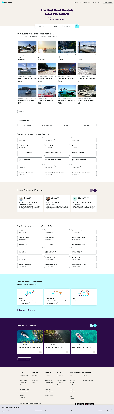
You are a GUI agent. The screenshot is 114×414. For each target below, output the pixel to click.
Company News (60, 375)
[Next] (95, 190)
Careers (22, 378)
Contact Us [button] (22, 397)
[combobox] (42, 26)
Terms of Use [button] (38, 410)
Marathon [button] (72, 398)
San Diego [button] (72, 382)
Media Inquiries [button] (23, 380)
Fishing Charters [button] (48, 380)
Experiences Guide (61, 380)
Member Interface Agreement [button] (24, 392)
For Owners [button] (34, 378)
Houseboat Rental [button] (49, 382)
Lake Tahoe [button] (72, 380)
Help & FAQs (84, 375)
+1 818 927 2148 (85, 378)
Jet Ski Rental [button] (48, 378)
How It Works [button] (35, 375)
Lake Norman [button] (72, 391)
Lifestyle (59, 378)
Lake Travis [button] (72, 384)
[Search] (77, 26)
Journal (59, 372)
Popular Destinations (75, 372)
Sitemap (22, 395)
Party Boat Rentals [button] (49, 395)
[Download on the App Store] (21, 310)
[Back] (91, 190)
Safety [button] (33, 382)
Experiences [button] (48, 372)
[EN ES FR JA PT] (89, 2)
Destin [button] (71, 396)
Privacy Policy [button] (23, 384)
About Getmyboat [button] (24, 375)
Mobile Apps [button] (35, 380)
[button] (83, 2)
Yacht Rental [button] (47, 387)
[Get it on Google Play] (31, 310)
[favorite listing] (35, 54)
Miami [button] (71, 375)
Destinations (60, 382)
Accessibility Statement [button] (25, 389)
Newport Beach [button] (73, 387)
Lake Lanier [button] (72, 378)
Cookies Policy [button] (23, 387)
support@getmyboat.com (87, 380)
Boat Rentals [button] (47, 375)
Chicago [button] (71, 389)
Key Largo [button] (72, 394)
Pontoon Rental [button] (48, 384)
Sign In (99, 2)
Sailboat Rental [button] (48, 389)
